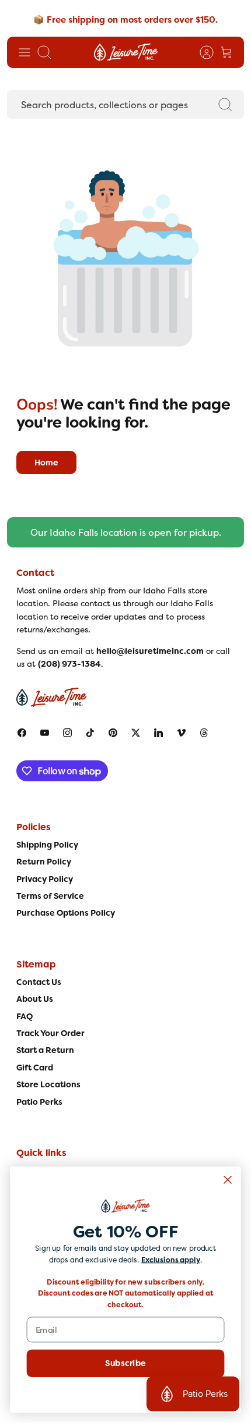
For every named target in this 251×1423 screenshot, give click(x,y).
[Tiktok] (90, 733)
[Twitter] (135, 733)
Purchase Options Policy (65, 913)
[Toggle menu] (24, 52)
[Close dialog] (228, 1180)
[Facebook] (22, 733)
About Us (34, 999)
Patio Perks (39, 1102)
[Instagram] (67, 733)
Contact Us (38, 982)
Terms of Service (50, 896)
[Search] (225, 105)
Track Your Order (50, 1033)
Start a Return (45, 1050)
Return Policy (43, 861)
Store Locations (48, 1084)
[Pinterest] (113, 733)
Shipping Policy (47, 844)
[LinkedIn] (158, 733)
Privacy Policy (44, 879)
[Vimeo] (181, 733)
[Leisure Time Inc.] (125, 52)
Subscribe (125, 1363)
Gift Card (34, 1067)
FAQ (24, 1016)
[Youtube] (44, 733)
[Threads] (204, 733)
